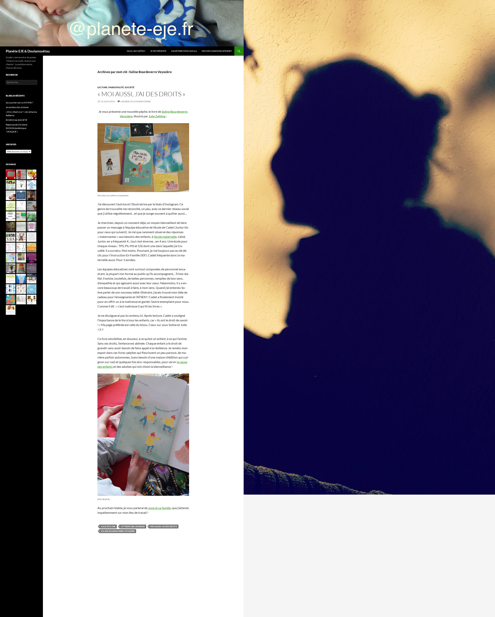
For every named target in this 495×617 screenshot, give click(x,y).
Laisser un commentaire (136, 101)
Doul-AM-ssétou (136, 51)
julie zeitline (108, 526)
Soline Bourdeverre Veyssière (118, 531)
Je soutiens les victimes (17, 107)
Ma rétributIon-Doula (184, 51)
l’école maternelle (165, 236)
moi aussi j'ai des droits (163, 526)
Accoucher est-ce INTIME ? (19, 102)
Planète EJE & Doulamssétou (28, 51)
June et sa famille (159, 508)
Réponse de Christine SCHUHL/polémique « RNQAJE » (16, 128)
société (129, 87)
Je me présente (158, 51)
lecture (102, 87)
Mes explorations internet (217, 51)
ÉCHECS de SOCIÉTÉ (16, 120)
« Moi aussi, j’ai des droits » (141, 94)
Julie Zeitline (157, 116)
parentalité (116, 87)
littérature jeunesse (133, 526)
